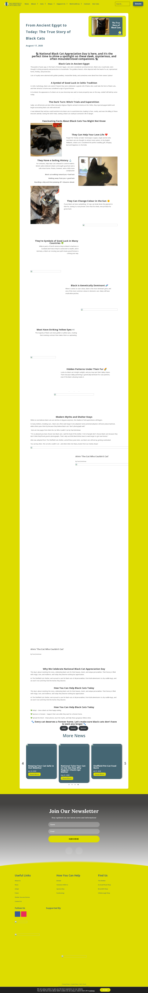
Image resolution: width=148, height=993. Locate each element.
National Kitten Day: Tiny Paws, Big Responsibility (104, 767)
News (27, 4)
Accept (105, 990)
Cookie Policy (74, 984)
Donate (138, 4)
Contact (87, 4)
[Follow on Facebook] (69, 850)
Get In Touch (82, 984)
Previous (23, 763)
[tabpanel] (41, 763)
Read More (34, 778)
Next (125, 763)
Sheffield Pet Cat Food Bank (72, 766)
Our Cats (95, 4)
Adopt (64, 728)
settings (92, 991)
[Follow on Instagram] (79, 850)
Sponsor (83, 728)
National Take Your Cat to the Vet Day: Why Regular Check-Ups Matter (40, 768)
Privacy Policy (66, 984)
